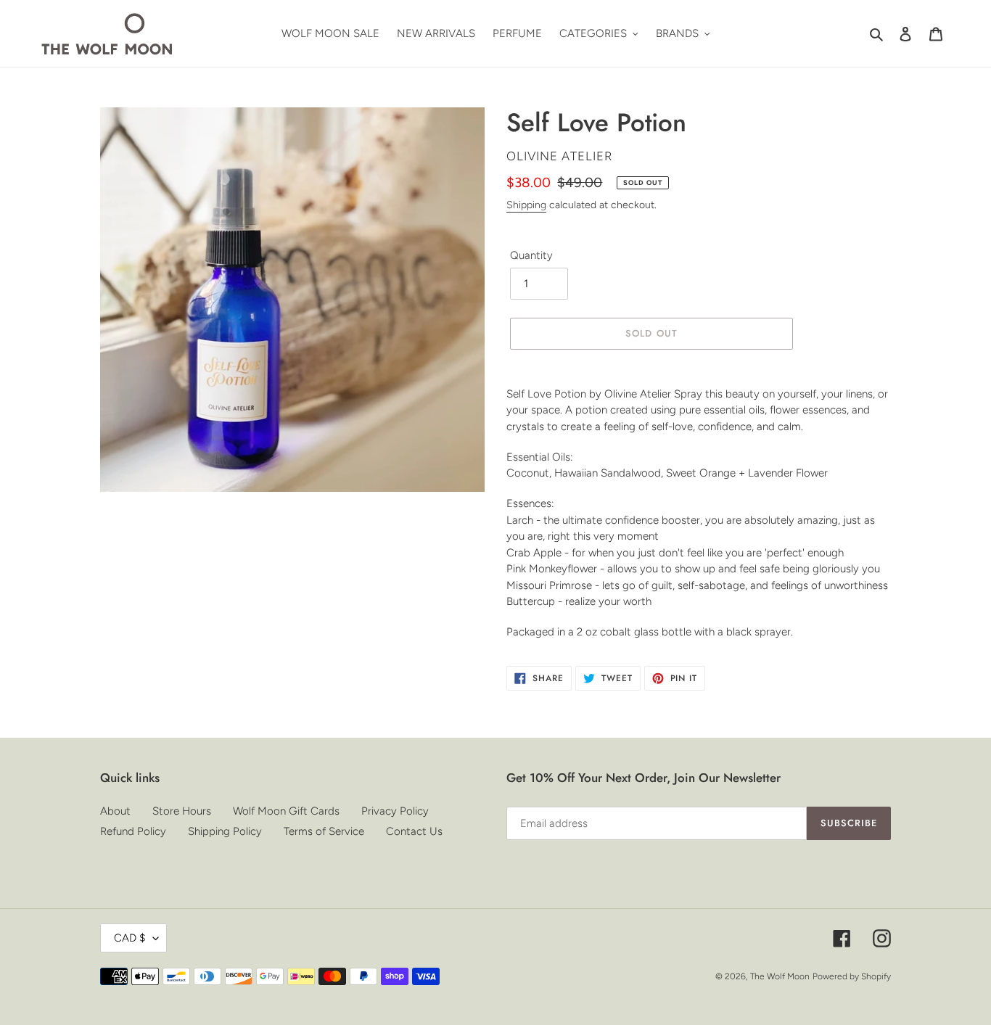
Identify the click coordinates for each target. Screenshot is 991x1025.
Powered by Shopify (852, 976)
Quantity (531, 255)
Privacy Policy (395, 811)
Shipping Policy (225, 831)
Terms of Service (324, 831)
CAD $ (130, 937)
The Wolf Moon (780, 976)
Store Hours (181, 811)
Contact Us (414, 831)
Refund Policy (133, 831)
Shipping (526, 205)
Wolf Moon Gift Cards (286, 811)
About (115, 811)
